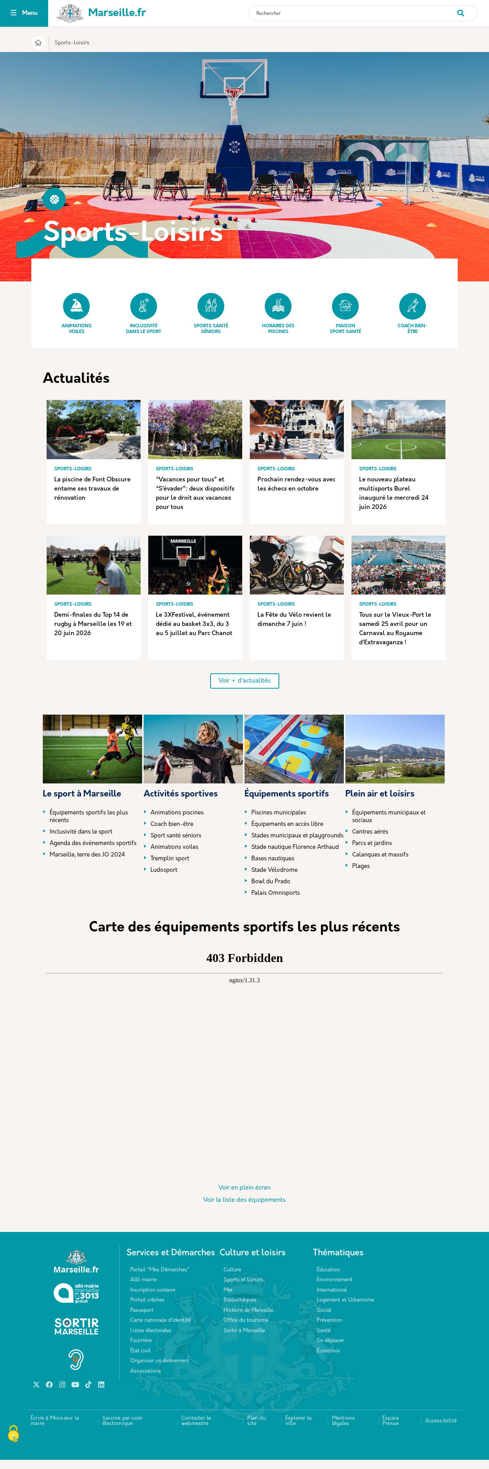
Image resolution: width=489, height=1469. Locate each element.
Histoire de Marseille (248, 1310)
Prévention (329, 1320)
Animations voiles (174, 847)
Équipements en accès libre (287, 824)
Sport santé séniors (176, 836)
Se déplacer (330, 1340)
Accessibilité (441, 1421)
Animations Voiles (77, 329)
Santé (323, 1330)
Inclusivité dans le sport (143, 329)
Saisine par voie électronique (122, 1421)
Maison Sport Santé (345, 329)
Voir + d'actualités (245, 681)
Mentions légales (343, 1421)
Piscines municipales (278, 813)
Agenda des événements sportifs (93, 844)
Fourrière (141, 1340)
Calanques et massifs (380, 855)
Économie (328, 1351)
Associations (145, 1371)
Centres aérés (370, 832)
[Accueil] (38, 44)
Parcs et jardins (372, 844)
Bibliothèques (240, 1300)
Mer (228, 1290)
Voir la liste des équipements (244, 1200)
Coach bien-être (412, 329)
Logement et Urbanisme (345, 1300)
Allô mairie (143, 1279)
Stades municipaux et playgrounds (297, 836)
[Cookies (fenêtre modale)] (13, 1434)
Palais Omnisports (275, 893)
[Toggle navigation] (13, 13)
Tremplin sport (170, 859)
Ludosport (164, 870)
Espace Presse (390, 1421)
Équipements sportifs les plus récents (89, 817)
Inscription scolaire (152, 1290)
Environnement (335, 1279)
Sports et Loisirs (243, 1279)
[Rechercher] (467, 9)
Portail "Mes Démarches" (159, 1270)
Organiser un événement (159, 1360)
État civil (140, 1351)
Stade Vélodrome (274, 870)
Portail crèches (147, 1300)
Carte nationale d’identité (160, 1320)
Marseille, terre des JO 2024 (87, 855)
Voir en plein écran (244, 1188)
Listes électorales (151, 1330)
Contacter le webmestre (196, 1421)
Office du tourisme (245, 1320)
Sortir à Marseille (244, 1330)
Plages (361, 866)
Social (324, 1310)
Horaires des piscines (278, 329)
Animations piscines (177, 813)
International (332, 1290)
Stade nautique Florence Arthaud (295, 847)
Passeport (142, 1310)
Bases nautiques (272, 859)
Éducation (328, 1270)
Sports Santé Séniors (211, 329)
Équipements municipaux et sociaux (389, 817)
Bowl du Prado (270, 882)
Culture (232, 1270)
